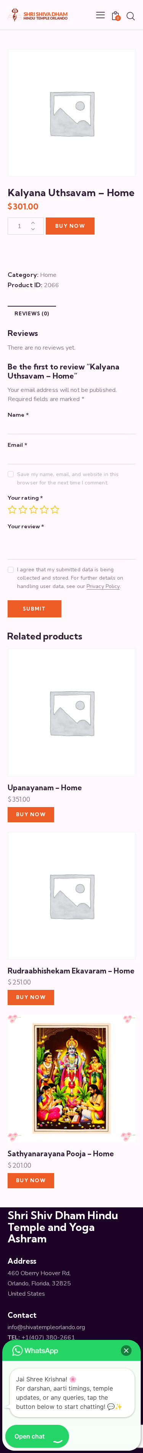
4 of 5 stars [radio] (44, 509)
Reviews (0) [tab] (31, 313)
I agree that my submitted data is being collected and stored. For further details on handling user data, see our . (70, 578)
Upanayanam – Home (45, 787)
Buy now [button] (31, 814)
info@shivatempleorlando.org (46, 1327)
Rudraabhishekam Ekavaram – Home (71, 970)
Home (48, 275)
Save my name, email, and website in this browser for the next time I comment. (68, 478)
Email (17, 444)
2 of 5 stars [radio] (22, 509)
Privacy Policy (103, 587)
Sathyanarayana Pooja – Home (61, 1153)
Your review (26, 526)
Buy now (70, 226)
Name (18, 414)
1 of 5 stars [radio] (12, 509)
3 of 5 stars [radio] (33, 509)
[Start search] (130, 16)
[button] (126, 1350)
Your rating (25, 497)
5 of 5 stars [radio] (54, 509)
